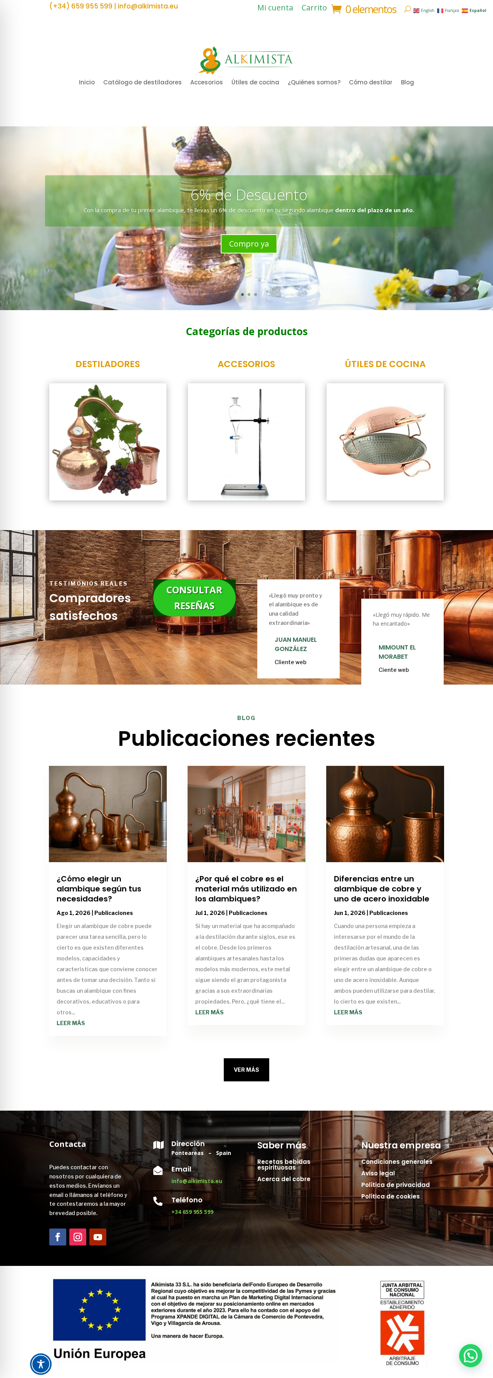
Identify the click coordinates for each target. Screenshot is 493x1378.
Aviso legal (378, 1173)
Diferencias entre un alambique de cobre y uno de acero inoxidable (381, 888)
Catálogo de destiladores (142, 83)
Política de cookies (390, 1196)
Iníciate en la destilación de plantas (249, 190)
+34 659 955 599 (192, 1211)
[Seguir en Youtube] (97, 1237)
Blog (407, 83)
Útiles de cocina (255, 83)
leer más (71, 1023)
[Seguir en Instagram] (77, 1237)
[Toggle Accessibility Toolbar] (41, 1364)
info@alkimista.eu (196, 1181)
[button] (470, 1355)
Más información (249, 248)
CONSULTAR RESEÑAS (194, 597)
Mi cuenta (275, 9)
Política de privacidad (395, 1185)
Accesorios (206, 83)
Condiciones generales (397, 1162)
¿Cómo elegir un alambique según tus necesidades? (99, 888)
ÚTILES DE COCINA (385, 364)
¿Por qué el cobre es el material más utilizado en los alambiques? (246, 888)
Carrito (314, 9)
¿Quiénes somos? (314, 83)
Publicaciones (113, 913)
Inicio (87, 83)
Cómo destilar (370, 83)
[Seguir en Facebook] (57, 1237)
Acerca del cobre (283, 1179)
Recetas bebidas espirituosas (283, 1165)
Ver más (246, 1069)
